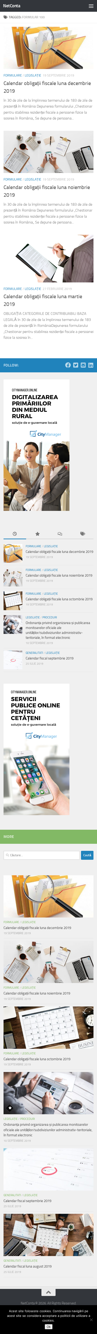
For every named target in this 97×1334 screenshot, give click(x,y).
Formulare (13, 75)
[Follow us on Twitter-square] (75, 365)
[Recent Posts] (15, 534)
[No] (91, 1319)
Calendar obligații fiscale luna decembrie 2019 (59, 552)
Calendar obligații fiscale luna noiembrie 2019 (59, 575)
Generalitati (34, 653)
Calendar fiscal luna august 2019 (28, 1266)
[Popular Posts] (37, 534)
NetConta (11, 5)
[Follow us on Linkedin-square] (90, 365)
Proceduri (49, 617)
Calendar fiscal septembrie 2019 (49, 658)
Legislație (33, 75)
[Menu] (91, 6)
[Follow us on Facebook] (68, 365)
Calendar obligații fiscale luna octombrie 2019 (59, 599)
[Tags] (82, 534)
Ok (49, 1327)
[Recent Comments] (59, 534)
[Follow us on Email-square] (83, 365)
